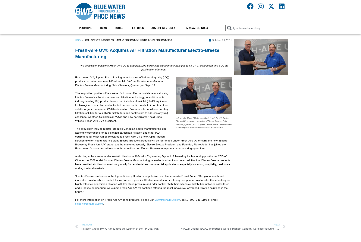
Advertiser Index (163, 27)
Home (78, 40)
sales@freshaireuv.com (89, 203)
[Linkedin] (281, 6)
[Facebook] (250, 6)
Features (137, 27)
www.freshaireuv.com (167, 199)
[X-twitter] (271, 6)
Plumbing (86, 27)
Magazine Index (197, 27)
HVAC (103, 27)
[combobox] (255, 28)
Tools (118, 27)
